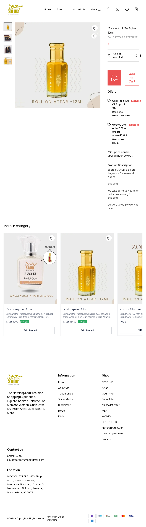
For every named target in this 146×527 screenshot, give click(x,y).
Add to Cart (132, 77)
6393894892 (14, 456)
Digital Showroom (55, 518)
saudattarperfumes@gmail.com (25, 459)
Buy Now (114, 78)
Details (136, 101)
